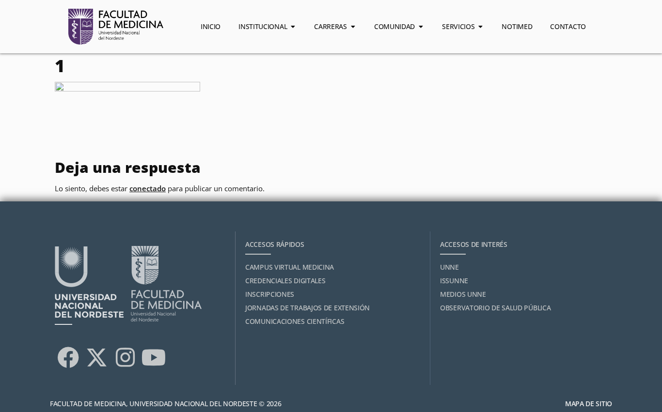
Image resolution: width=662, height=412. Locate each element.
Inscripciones (269, 294)
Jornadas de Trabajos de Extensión (307, 307)
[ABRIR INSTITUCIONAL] (292, 26)
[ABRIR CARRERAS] (352, 26)
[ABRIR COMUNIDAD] (420, 26)
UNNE (449, 267)
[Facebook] (68, 357)
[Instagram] (125, 357)
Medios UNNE (463, 294)
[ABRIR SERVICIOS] (480, 26)
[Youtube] (154, 357)
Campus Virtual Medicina (289, 267)
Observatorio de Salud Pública (495, 307)
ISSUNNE (454, 280)
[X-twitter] (96, 357)
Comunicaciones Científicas (294, 321)
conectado (147, 188)
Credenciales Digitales (285, 280)
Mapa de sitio (588, 403)
